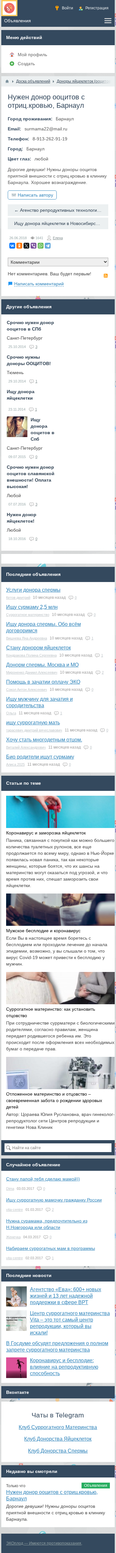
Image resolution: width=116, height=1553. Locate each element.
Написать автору (35, 195)
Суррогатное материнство (27, 615)
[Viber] (33, 246)
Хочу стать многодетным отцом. (44, 739)
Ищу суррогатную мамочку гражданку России (54, 1199)
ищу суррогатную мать (33, 722)
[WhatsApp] (41, 246)
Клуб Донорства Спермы (58, 1451)
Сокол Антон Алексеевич (26, 689)
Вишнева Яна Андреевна (26, 638)
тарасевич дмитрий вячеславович (34, 730)
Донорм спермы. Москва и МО (42, 665)
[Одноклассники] (19, 246)
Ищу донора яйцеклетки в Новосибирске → (60, 223)
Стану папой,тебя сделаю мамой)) (43, 1178)
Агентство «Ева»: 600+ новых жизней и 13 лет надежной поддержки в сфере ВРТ (65, 1296)
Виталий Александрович (26, 747)
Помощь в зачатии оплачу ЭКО (43, 682)
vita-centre (14, 1209)
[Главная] (7, 81)
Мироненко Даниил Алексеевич (31, 672)
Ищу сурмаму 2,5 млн (32, 607)
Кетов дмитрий (18, 597)
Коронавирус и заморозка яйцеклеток (46, 832)
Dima (10, 1188)
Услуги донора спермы (33, 590)
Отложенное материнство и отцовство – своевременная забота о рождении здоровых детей (54, 1100)
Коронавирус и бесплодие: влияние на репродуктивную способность (64, 1367)
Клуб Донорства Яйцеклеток (58, 1439)
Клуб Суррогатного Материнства (58, 1427)
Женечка (13, 1237)
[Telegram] (48, 246)
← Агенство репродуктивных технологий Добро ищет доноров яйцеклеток (61, 210)
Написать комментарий (39, 283)
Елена (58, 238)
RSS (105, 275)
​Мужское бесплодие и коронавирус (43, 930)
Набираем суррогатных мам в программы (50, 1248)
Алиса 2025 (15, 764)
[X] (26, 246)
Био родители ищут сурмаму (40, 757)
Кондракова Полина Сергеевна (31, 655)
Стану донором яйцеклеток (38, 647)
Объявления (95, 1485)
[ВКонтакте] (12, 246)
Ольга (11, 713)
